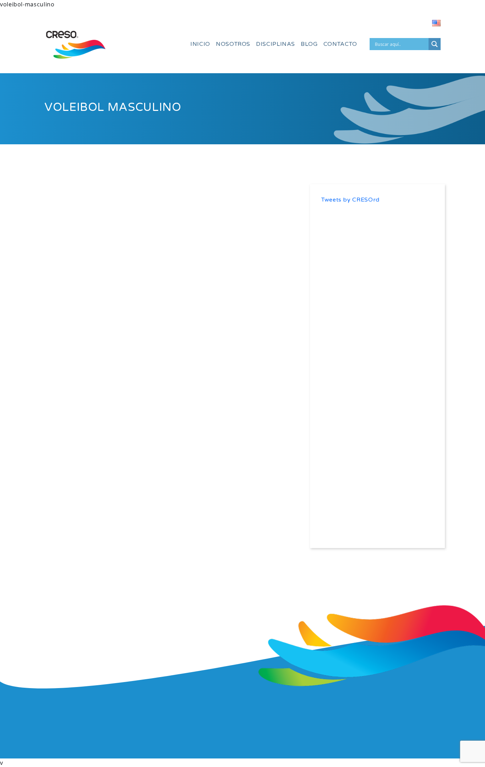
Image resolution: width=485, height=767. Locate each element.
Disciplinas (275, 44)
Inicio (200, 44)
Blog (309, 44)
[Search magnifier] (435, 44)
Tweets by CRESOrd (350, 199)
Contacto (340, 44)
